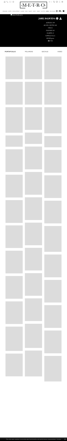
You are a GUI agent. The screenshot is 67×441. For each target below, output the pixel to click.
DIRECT (38, 11)
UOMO (47, 11)
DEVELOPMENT (16, 11)
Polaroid (29, 51)
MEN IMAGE (52, 11)
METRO (10, 11)
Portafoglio (10, 51)
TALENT (30, 11)
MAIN (26, 11)
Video (59, 51)
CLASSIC (22, 11)
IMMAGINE (5, 11)
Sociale (45, 51)
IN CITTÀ (43, 11)
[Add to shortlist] (57, 19)
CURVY (34, 11)
